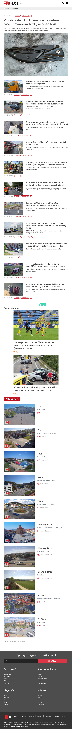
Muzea (40, 695)
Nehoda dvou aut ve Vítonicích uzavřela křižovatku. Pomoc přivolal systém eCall (44, 102)
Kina (39, 700)
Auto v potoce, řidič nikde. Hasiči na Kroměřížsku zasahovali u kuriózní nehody (45, 265)
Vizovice (41, 595)
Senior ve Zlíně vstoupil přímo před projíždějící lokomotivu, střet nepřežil (43, 204)
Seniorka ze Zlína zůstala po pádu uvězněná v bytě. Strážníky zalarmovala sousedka (46, 244)
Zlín (39, 406)
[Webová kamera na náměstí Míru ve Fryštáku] (19, 627)
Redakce (31, 716)
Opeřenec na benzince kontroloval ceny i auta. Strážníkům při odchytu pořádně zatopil (47, 123)
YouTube (56, 716)
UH (35, 176)
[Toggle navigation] (67, 3)
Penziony (6, 697)
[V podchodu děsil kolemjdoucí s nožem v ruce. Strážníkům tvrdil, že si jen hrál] (36, 54)
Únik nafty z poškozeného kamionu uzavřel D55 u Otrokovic (46, 143)
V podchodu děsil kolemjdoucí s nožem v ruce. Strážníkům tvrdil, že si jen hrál (32, 22)
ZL (31, 15)
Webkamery (11, 398)
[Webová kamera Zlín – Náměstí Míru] (19, 414)
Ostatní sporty (42, 683)
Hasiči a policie (25, 15)
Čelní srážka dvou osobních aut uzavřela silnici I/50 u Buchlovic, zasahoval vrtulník (45, 184)
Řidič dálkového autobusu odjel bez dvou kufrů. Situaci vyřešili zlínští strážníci (45, 285)
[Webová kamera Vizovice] (19, 603)
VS (38, 483)
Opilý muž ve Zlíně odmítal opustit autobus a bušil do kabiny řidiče (46, 82)
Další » (43, 305)
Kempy (6, 704)
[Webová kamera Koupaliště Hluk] (19, 461)
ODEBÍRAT (52, 661)
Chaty (5, 702)
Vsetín (40, 477)
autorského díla (23, 726)
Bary (5, 678)
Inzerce (16, 716)
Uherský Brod (44, 524)
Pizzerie (6, 683)
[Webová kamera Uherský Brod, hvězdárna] (19, 580)
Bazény (40, 674)
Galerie (40, 702)
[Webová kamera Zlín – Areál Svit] (19, 438)
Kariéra (24, 716)
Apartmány (7, 700)
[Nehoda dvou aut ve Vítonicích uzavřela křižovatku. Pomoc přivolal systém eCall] (13, 107)
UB (38, 531)
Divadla (40, 697)
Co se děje (17, 15)
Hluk (39, 453)
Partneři (39, 716)
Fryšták (41, 619)
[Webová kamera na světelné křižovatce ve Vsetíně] (19, 485)
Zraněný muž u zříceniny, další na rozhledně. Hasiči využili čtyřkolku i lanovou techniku (46, 163)
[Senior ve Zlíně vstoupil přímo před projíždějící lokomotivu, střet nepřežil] (13, 208)
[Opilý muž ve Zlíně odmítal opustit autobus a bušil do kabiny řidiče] (13, 86)
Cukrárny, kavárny (9, 681)
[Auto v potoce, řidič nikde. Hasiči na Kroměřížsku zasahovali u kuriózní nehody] (13, 269)
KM (32, 115)
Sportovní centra (42, 678)
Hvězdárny (41, 704)
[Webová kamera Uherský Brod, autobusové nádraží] (19, 556)
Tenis (39, 681)
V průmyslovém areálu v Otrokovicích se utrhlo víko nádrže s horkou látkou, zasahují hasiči (46, 225)
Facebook (48, 716)
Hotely (6, 695)
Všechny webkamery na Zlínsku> (14, 641)
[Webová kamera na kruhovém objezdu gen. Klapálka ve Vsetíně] (19, 509)
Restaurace (7, 674)
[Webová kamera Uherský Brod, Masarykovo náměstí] (19, 532)
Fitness (40, 676)
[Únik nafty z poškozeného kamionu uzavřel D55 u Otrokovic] (13, 147)
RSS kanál (63, 717)
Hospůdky (7, 676)
